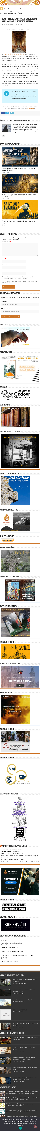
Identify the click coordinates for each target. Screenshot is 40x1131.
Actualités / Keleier (12, 12)
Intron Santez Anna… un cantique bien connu (25, 1000)
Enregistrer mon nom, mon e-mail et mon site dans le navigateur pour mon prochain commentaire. (17, 277)
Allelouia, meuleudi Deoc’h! (8, 859)
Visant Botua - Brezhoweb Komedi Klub (12, 939)
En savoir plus (30, 108)
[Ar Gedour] (20, 2)
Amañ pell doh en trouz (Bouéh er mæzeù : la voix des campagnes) (19, 855)
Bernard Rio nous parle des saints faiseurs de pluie (17, 8)
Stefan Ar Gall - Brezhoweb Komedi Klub (12, 951)
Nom (4, 259)
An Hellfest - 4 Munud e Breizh (9, 947)
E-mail (4, 265)
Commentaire (6, 241)
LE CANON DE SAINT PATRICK (21, 1010)
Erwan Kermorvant (8, 24)
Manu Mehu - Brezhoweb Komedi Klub (11, 943)
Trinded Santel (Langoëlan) (8, 853)
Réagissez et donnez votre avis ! (12, 26)
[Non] (38, 1124)
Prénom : (4, 301)
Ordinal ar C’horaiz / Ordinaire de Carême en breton (15, 862)
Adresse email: (5, 309)
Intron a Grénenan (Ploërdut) (9, 851)
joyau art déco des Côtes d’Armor (14, 54)
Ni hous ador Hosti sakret (8, 849)
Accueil (3, 12)
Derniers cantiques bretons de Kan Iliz (14, 846)
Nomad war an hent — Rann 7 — (10, 961)
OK (20, 1128)
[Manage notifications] (35, 1126)
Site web (4, 271)
